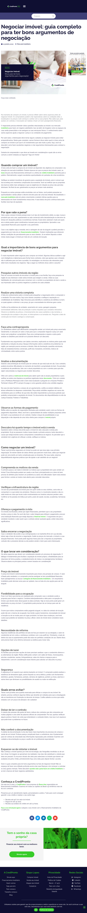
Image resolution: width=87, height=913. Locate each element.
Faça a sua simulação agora (11, 808)
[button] (24, 6)
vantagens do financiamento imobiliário (37, 579)
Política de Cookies (46, 910)
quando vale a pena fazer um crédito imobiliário (46, 769)
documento (48, 378)
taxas (3, 173)
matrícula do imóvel (21, 376)
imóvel (48, 417)
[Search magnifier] (53, 16)
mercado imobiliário (8, 197)
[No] (84, 907)
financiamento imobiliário (30, 232)
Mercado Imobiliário (23, 44)
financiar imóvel (40, 516)
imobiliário (5, 128)
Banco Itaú (42, 784)
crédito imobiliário (48, 173)
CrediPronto (21, 784)
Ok (36, 910)
